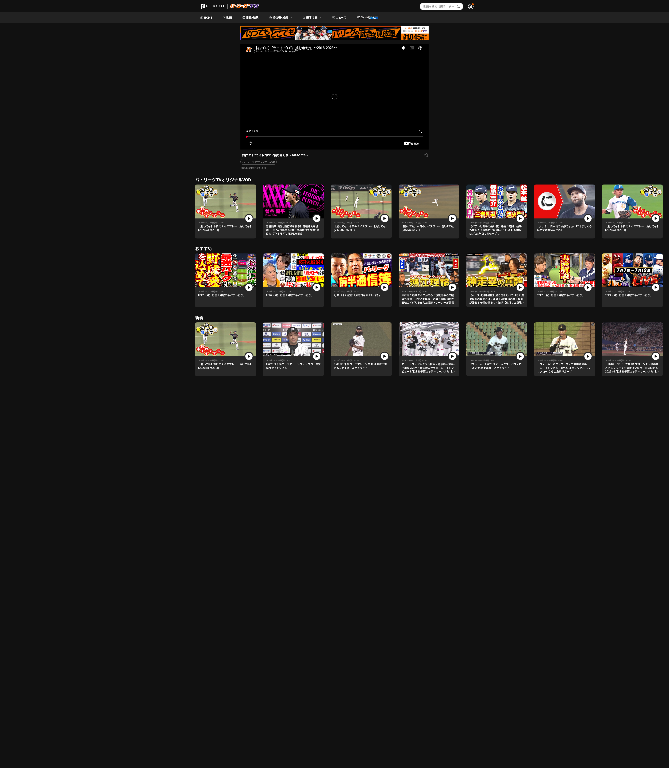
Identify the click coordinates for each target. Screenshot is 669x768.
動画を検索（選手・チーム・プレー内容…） (443, 6)
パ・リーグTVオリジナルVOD (258, 161)
